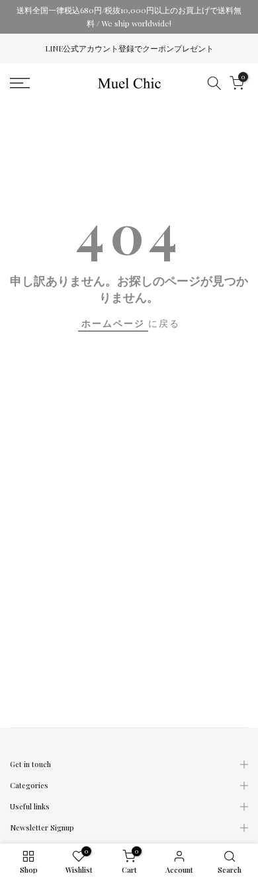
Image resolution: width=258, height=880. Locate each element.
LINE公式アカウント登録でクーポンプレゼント (129, 48)
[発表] (129, 16)
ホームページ (113, 323)
